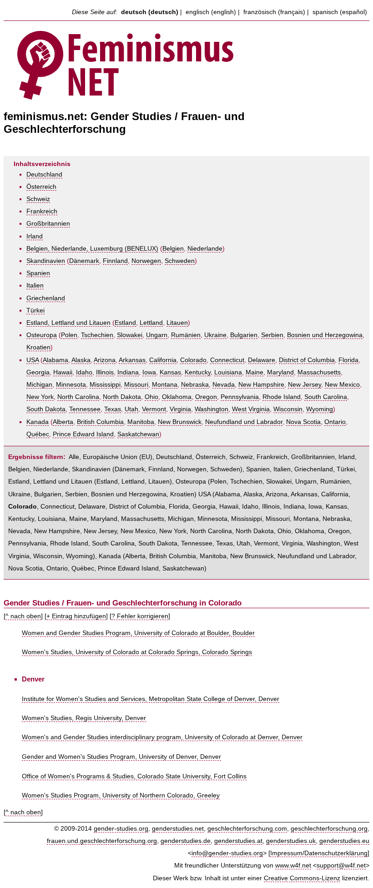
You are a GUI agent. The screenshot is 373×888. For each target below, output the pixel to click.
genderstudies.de (186, 841)
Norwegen (146, 260)
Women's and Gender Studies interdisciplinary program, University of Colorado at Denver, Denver (162, 737)
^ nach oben (23, 616)
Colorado (193, 360)
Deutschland (44, 174)
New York (40, 397)
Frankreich (41, 211)
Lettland (151, 322)
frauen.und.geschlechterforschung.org (102, 841)
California (162, 360)
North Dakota (122, 397)
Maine (254, 372)
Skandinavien (45, 260)
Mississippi (105, 384)
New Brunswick (180, 422)
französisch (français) (274, 12)
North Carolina (78, 397)
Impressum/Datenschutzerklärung (319, 853)
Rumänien (186, 335)
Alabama (55, 360)
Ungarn (156, 335)
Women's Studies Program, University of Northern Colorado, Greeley (121, 795)
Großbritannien (48, 223)
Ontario (335, 422)
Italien (35, 285)
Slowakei (129, 335)
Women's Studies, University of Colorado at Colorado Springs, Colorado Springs (137, 652)
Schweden (180, 260)
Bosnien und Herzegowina (325, 335)
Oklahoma (177, 397)
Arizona (105, 360)
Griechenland (45, 298)
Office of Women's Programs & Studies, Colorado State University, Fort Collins (134, 776)
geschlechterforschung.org (329, 828)
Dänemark (84, 260)
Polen (69, 335)
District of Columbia (307, 360)
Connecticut (227, 360)
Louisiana (228, 372)
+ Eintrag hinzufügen (76, 616)
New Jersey (304, 384)
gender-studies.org (121, 828)
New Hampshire (261, 384)
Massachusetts (319, 372)
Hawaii (62, 372)
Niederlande (204, 248)
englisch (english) (211, 12)
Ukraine (215, 335)
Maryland (280, 372)
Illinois (105, 372)
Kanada (37, 422)
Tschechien (97, 335)
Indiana (128, 372)
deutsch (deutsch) (149, 12)
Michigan (39, 384)
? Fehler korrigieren (139, 616)
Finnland (115, 260)
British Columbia (100, 422)
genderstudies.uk (291, 841)
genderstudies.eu (344, 841)
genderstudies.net (178, 828)
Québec (37, 434)
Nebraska (195, 384)
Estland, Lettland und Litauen (68, 322)
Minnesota (71, 384)
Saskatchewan (138, 434)
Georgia (38, 372)
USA (32, 360)
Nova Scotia (303, 422)
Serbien (272, 335)
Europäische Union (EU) (117, 457)
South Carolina (325, 397)
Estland (125, 322)
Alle (74, 457)
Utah (131, 409)
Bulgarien (243, 335)
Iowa (149, 372)
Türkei (35, 310)
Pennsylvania (240, 397)
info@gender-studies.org (227, 853)
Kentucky (198, 372)
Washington (211, 409)
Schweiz (38, 199)
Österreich (41, 186)
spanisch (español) (340, 12)
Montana (164, 384)
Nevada (223, 384)
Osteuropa (41, 335)
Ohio (151, 397)
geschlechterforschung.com (247, 828)
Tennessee (85, 409)
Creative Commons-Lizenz (302, 878)
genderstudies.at (238, 841)
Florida (348, 360)
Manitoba (140, 422)
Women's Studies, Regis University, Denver (84, 718)
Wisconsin (287, 409)
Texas (112, 409)
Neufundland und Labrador (243, 422)
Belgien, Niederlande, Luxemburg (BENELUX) (92, 248)
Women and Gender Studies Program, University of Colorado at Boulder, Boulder (138, 633)
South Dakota (46, 409)
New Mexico (342, 384)
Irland (34, 236)
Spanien (38, 273)
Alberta (63, 422)
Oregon (206, 397)
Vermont (154, 409)
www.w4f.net (293, 865)
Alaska (81, 360)
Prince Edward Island (83, 434)
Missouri (136, 384)
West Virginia (251, 409)
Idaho (84, 372)
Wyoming (319, 409)
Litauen (177, 322)
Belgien (173, 248)
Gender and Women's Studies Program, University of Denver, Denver (121, 756)
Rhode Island (281, 397)
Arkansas (132, 360)
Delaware (261, 360)
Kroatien (38, 347)
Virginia (180, 409)
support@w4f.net (341, 865)
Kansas (170, 372)
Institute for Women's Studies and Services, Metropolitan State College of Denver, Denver (150, 699)
